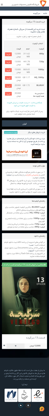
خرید (8, 54)
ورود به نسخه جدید (11, 132)
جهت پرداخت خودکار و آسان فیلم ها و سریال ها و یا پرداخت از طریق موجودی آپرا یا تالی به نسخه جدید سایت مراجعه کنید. (26, 141)
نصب (31, 245)
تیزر (24, 123)
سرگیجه (36, 13)
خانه (45, 13)
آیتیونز (31, 251)
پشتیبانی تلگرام (32, 175)
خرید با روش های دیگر (36, 132)
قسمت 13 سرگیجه (35, 337)
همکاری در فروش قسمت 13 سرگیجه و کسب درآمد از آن (23, 265)
